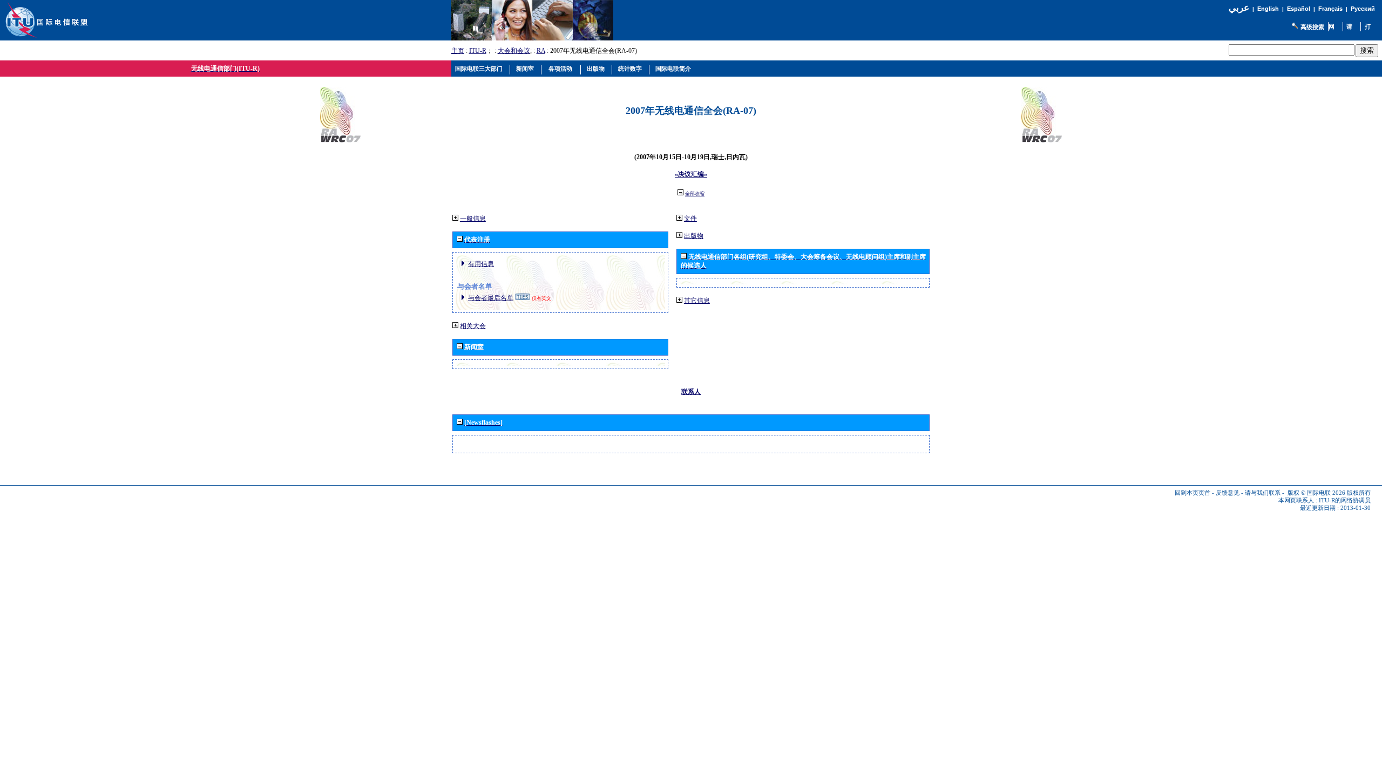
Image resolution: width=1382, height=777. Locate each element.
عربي (1239, 8)
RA (541, 50)
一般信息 (473, 218)
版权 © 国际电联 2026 (1316, 493)
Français (1330, 8)
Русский (1363, 8)
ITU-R (477, 50)
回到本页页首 (1192, 493)
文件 (690, 218)
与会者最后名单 (490, 298)
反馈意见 (1227, 493)
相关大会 (473, 326)
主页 (457, 50)
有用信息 (481, 264)
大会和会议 (514, 50)
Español (1298, 8)
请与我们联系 (1263, 493)
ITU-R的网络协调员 (1345, 500)
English (1268, 8)
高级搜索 (1312, 27)
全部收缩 (694, 193)
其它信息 (697, 300)
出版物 (693, 236)
